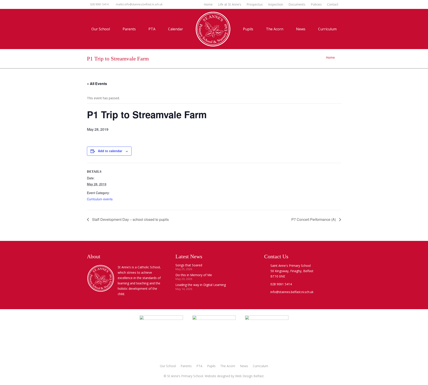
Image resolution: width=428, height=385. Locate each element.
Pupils (211, 366)
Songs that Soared (188, 265)
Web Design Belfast (249, 376)
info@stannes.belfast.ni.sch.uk (291, 292)
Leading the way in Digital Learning (200, 285)
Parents (186, 366)
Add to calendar (110, 151)
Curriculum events (100, 199)
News (244, 366)
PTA (199, 366)
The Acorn (227, 366)
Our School (168, 366)
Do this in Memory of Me (193, 275)
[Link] (266, 337)
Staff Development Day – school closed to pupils (130, 219)
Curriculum (260, 366)
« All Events (97, 83)
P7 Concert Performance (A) (314, 219)
